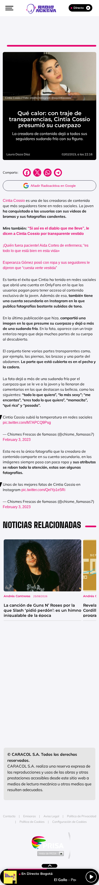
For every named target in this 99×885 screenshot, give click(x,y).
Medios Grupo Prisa (49, 853)
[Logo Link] (43, 8)
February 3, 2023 (17, 440)
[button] (8, 8)
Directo (78, 7)
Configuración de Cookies (69, 822)
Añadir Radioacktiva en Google (53, 185)
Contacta (9, 816)
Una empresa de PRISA (49, 842)
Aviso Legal (51, 816)
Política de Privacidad (81, 816)
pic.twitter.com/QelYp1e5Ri (43, 490)
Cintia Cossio (14, 201)
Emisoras (29, 816)
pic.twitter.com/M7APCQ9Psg (27, 422)
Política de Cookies (32, 822)
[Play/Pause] (91, 876)
